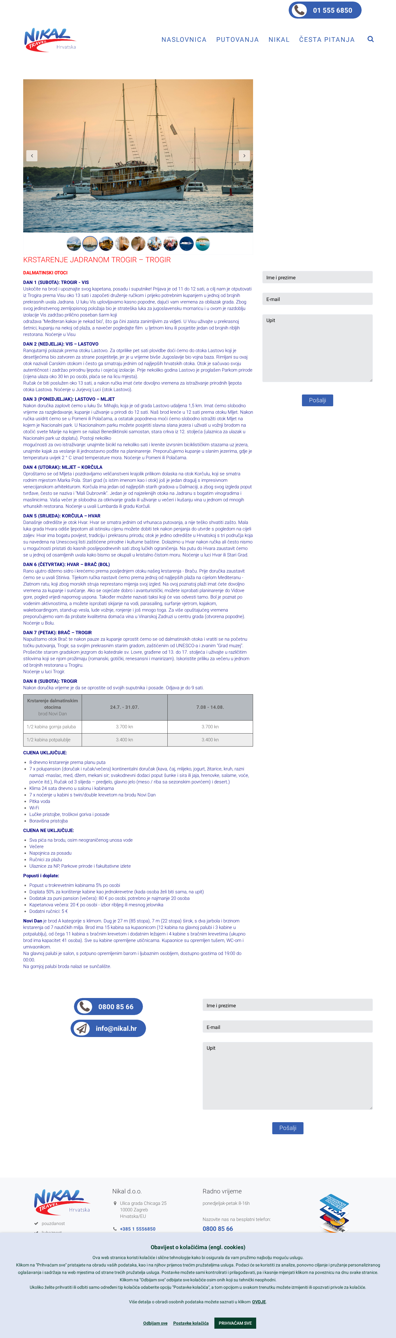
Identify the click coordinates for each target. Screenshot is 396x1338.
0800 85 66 (116, 1007)
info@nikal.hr (116, 1028)
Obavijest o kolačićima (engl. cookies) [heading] (198, 1247)
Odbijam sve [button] (155, 1323)
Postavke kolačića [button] (191, 1323)
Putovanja (237, 39)
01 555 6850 (332, 10)
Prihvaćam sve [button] (235, 1323)
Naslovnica (184, 39)
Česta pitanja (327, 39)
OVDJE (259, 1301)
